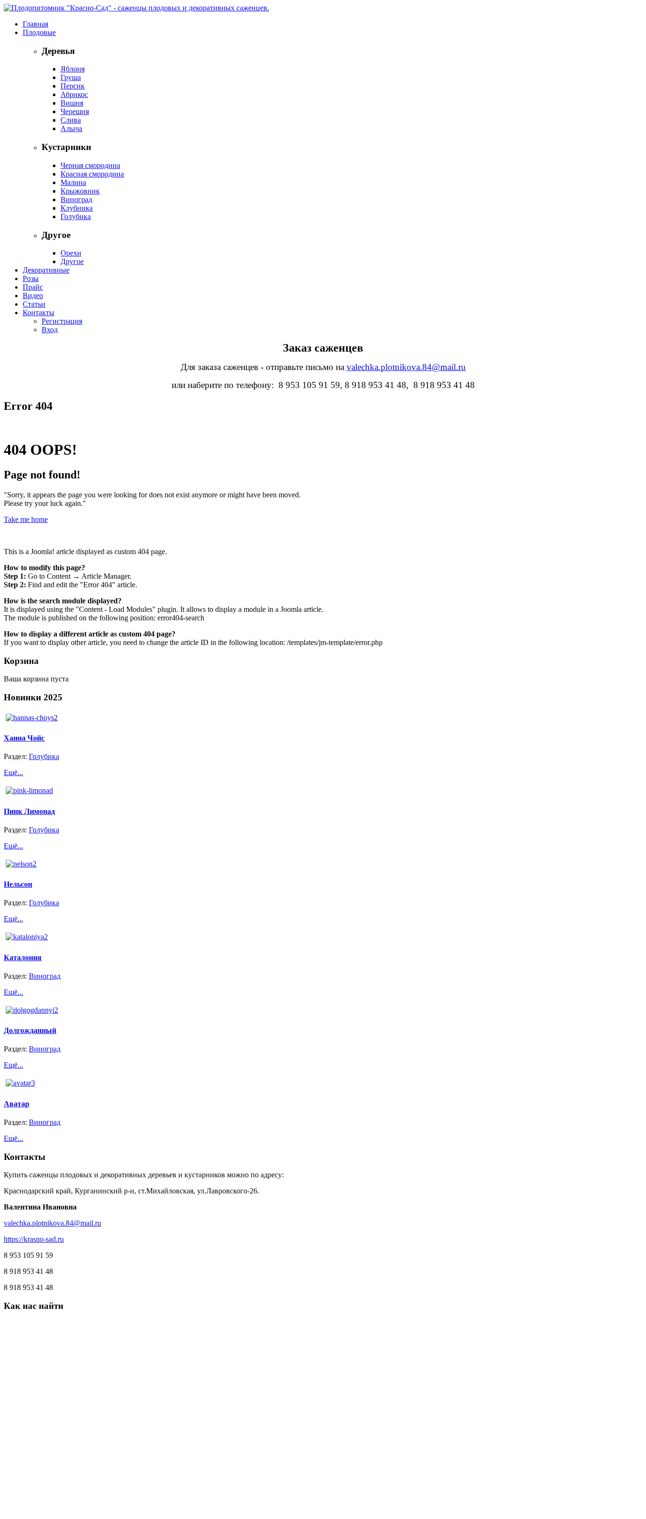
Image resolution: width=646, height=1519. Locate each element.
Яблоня (73, 69)
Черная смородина (90, 165)
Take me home (26, 519)
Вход (50, 330)
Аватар (16, 1104)
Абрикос (74, 94)
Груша (71, 77)
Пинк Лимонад (29, 811)
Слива (71, 120)
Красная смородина (92, 174)
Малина (73, 182)
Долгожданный (30, 1030)
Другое (72, 261)
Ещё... (13, 772)
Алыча (71, 128)
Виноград (76, 199)
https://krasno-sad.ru (34, 1239)
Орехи (71, 253)
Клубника (77, 208)
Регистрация (62, 321)
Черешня (75, 111)
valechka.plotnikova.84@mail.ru (406, 367)
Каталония (23, 958)
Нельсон (18, 884)
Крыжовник (80, 191)
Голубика (76, 216)
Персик (73, 86)
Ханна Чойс (24, 738)
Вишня (72, 103)
